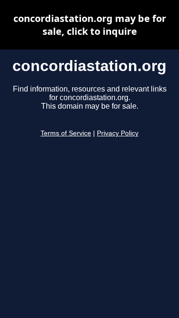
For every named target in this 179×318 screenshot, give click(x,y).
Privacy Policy (117, 133)
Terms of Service (66, 133)
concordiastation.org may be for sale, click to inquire (89, 25)
